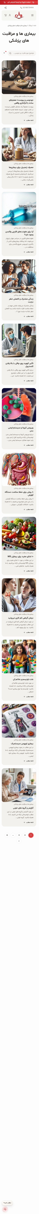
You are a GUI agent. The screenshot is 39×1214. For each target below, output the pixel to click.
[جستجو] (10, 53)
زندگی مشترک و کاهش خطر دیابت (21, 301)
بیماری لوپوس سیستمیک (22, 743)
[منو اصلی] (32, 15)
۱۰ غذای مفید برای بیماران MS (20, 556)
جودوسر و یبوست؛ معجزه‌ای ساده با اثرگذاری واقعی (21, 102)
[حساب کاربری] (10, 15)
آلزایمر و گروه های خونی (23, 808)
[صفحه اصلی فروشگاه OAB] (18, 15)
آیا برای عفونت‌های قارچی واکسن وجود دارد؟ (19, 233)
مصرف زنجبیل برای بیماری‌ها (21, 167)
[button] (5, 1209)
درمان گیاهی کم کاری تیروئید (20, 618)
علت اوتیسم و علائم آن (23, 679)
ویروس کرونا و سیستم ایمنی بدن (20, 429)
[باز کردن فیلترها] (4, 52)
